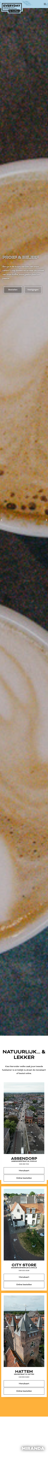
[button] (45, 4)
